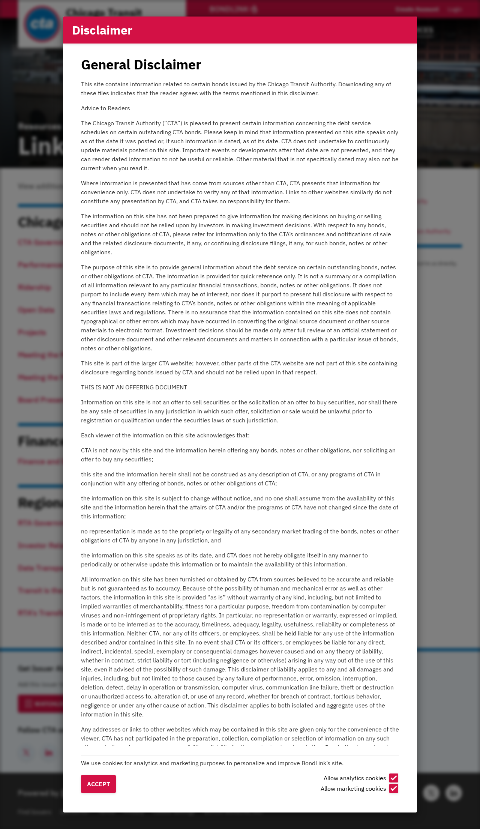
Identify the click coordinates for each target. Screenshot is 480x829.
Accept (98, 784)
